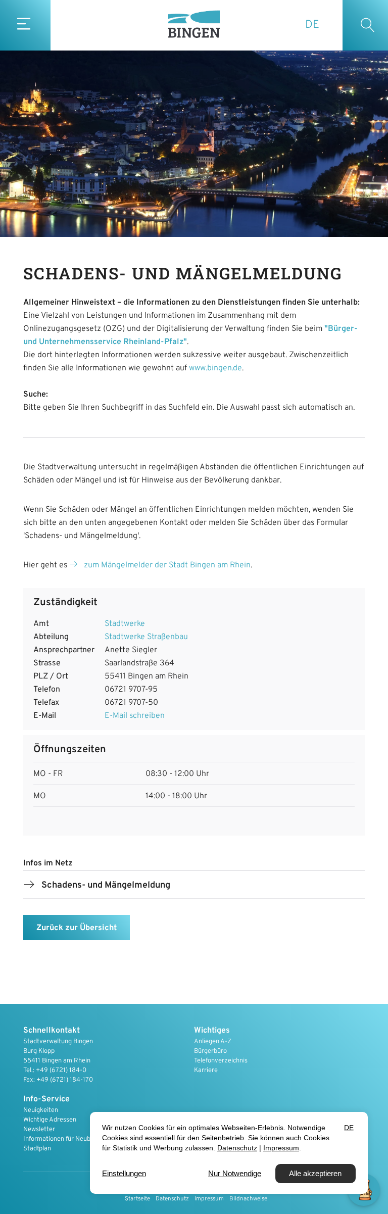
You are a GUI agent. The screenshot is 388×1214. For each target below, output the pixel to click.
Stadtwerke (125, 624)
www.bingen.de (215, 368)
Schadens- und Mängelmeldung (105, 885)
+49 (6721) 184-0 (61, 1070)
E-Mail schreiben (135, 716)
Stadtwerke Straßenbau (146, 637)
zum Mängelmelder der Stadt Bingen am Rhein (167, 565)
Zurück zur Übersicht (76, 928)
